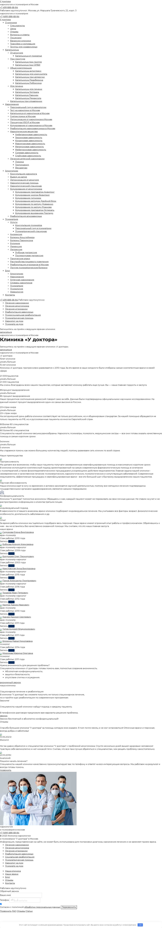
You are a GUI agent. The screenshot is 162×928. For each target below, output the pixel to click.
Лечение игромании (16, 309)
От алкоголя (16, 53)
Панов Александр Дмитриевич (19, 580)
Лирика (19, 162)
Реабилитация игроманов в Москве (29, 264)
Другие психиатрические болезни (28, 267)
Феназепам (21, 168)
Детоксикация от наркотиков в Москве (31, 119)
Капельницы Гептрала (27, 92)
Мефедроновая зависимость (30, 149)
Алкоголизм (11, 171)
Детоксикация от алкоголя (24, 180)
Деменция (16, 246)
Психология (16, 289)
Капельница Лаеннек (26, 95)
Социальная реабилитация (19, 857)
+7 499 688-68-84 (9, 7)
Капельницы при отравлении (26, 101)
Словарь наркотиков (21, 283)
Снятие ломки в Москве (23, 116)
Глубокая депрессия (26, 252)
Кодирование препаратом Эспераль (34, 210)
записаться (6, 332)
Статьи (29, 911)
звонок (3, 716)
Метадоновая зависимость (29, 146)
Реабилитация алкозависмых (26, 216)
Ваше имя (5, 895)
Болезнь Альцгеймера (22, 237)
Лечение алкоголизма (17, 306)
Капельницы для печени (28, 89)
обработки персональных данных (42, 907)
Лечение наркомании (17, 303)
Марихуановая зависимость (30, 143)
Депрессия (16, 249)
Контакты (10, 295)
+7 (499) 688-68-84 (9, 16)
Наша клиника (13, 871)
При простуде (17, 59)
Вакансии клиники (20, 41)
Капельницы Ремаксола (28, 98)
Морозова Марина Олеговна (18, 653)
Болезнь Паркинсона (21, 240)
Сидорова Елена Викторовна (18, 532)
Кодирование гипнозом (28, 198)
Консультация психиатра (28, 225)
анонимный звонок (10, 682)
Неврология (16, 292)
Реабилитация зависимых (19, 312)
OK (140, 925)
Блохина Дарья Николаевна (18, 641)
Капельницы (12, 50)
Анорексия (16, 234)
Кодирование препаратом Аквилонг (35, 192)
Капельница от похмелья (28, 56)
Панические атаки (20, 258)
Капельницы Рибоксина (28, 83)
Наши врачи (11, 874)
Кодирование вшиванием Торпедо (34, 213)
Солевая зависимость (26, 153)
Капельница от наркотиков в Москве (30, 113)
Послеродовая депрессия (29, 255)
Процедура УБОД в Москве (25, 122)
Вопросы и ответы (19, 35)
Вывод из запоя (18, 177)
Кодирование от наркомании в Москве (31, 125)
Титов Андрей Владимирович (19, 629)
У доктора (5, 1)
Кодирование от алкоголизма (26, 189)
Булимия (15, 243)
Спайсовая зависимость (28, 156)
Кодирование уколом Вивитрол (32, 195)
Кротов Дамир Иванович (16, 605)
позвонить (5, 770)
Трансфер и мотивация (22, 44)
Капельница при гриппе (28, 62)
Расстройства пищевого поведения (29, 261)
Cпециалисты (17, 25)
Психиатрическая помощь (19, 318)
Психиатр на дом (14, 324)
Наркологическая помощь (24, 183)
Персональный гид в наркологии (28, 107)
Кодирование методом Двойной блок (35, 201)
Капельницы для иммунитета (31, 74)
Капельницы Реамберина (29, 80)
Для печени (16, 86)
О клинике (11, 22)
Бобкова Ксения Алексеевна (18, 544)
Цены (13, 28)
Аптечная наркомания (22, 280)
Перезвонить (69, 907)
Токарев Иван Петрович (15, 593)
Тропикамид (22, 165)
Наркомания (12, 104)
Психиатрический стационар (31, 231)
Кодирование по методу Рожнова (33, 207)
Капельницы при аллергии (30, 77)
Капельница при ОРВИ (27, 65)
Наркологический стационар (26, 186)
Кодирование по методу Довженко (34, 204)
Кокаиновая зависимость (28, 140)
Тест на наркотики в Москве (25, 110)
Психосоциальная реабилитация (23, 315)
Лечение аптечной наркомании (27, 159)
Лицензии (16, 38)
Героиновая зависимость (28, 137)
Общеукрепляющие (21, 68)
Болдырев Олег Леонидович (18, 556)
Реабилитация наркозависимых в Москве (32, 128)
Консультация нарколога (23, 174)
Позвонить (6, 911)
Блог (7, 271)
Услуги (13, 222)
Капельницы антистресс (28, 71)
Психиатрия (11, 219)
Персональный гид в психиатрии (33, 228)
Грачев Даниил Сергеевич (17, 617)
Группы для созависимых (23, 47)
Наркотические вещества (24, 131)
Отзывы (14, 32)
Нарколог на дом (14, 321)
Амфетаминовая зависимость (31, 134)
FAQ (14, 911)
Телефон (4, 900)
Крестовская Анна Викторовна (19, 568)
